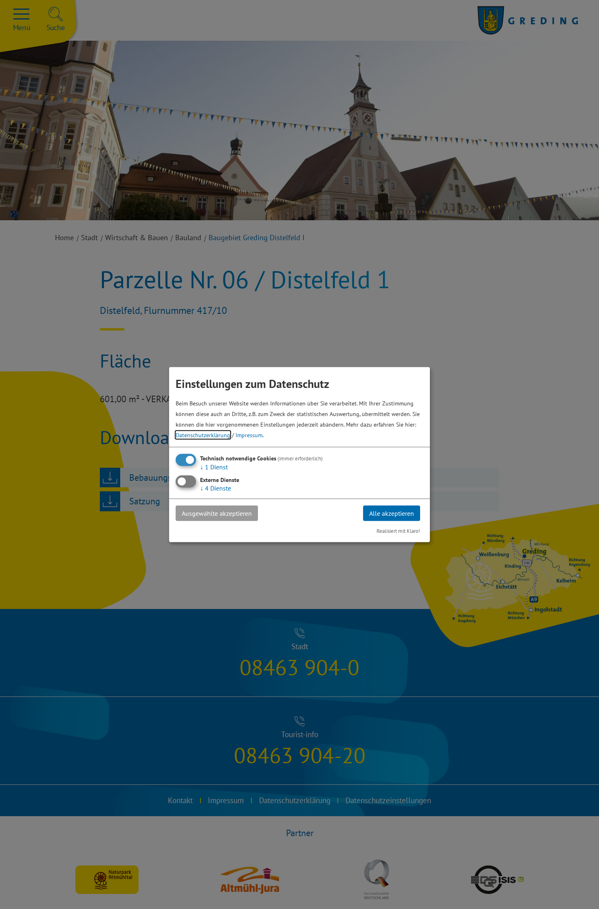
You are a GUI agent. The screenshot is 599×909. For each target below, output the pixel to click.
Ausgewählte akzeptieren (217, 513)
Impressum (249, 434)
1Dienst (214, 466)
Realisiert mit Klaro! (398, 531)
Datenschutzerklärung (203, 434)
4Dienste (215, 488)
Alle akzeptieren (391, 513)
